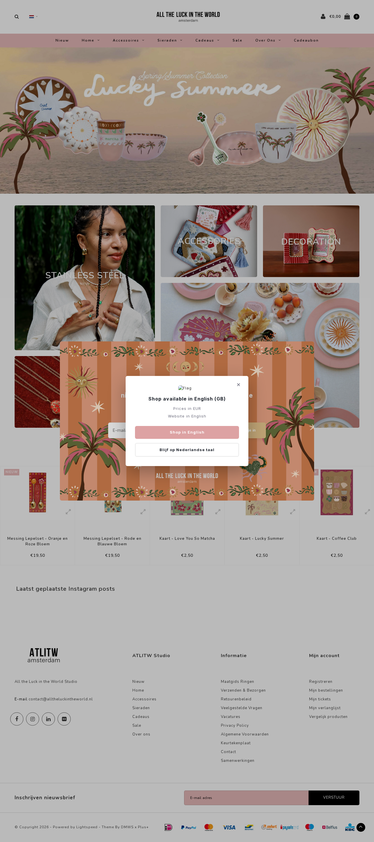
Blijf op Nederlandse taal (187, 449)
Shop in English (187, 432)
